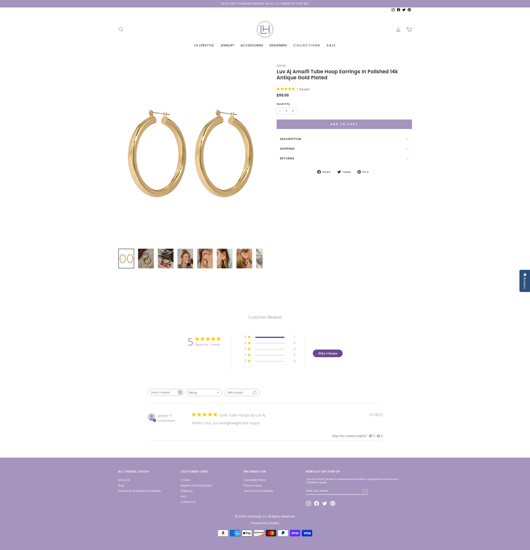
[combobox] (204, 392)
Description (290, 139)
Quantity (283, 104)
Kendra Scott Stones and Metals (139, 491)
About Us (124, 480)
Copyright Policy (254, 480)
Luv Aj (281, 65)
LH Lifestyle (204, 45)
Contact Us (188, 502)
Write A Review (327, 353)
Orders (185, 480)
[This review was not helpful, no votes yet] (378, 436)
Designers (278, 45)
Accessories (252, 45)
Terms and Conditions (258, 491)
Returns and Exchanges (196, 485)
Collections (306, 45)
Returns (287, 158)
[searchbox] (162, 392)
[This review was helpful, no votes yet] (370, 436)
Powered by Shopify (265, 523)
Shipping (287, 149)
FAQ (183, 496)
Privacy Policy (252, 485)
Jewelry (227, 45)
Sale (331, 45)
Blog (121, 485)
